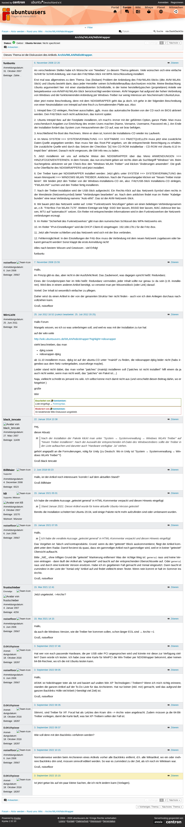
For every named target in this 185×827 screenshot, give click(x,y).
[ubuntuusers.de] (24, 15)
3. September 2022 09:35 (47, 705)
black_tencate (12, 419)
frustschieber (11, 587)
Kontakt (70, 821)
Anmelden (163, 2)
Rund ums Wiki (35, 31)
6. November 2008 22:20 (47, 62)
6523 (16, 486)
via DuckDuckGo (174, 31)
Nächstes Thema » (172, 806)
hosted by (7, 2)
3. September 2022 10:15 (47, 750)
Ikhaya (149, 7)
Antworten (12, 47)
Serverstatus (109, 821)
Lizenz (62, 821)
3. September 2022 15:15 (47, 775)
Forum (127, 7)
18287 (17, 662)
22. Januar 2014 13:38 (45, 419)
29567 (17, 274)
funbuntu (9, 63)
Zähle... (17, 75)
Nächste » (174, 42)
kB (5, 493)
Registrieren (177, 2)
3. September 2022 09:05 (47, 669)
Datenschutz (82, 821)
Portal (115, 7)
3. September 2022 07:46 (47, 646)
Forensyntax (59, 404)
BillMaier (9, 470)
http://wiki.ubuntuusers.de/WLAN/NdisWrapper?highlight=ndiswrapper (75, 339)
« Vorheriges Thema (147, 806)
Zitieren (174, 62)
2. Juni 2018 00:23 (43, 469)
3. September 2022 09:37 (47, 727)
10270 (17, 514)
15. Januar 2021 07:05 (45, 525)
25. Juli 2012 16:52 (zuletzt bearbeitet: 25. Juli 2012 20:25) (65, 314)
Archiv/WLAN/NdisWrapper (59, 31)
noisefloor (9, 262)
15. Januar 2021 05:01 (45, 493)
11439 (17, 440)
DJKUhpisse (11, 646)
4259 (16, 612)
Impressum (95, 821)
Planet (161, 7)
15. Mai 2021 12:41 (44, 587)
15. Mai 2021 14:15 (44, 618)
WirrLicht (9, 315)
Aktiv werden (17, 31)
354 (15, 327)
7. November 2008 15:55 (47, 262)
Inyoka (17, 818)
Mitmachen (176, 7)
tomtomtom (60, 400)
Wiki (138, 7)
